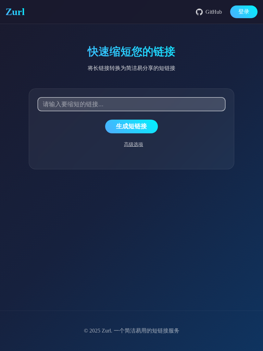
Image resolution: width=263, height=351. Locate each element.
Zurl (106, 331)
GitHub (213, 12)
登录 (243, 11)
